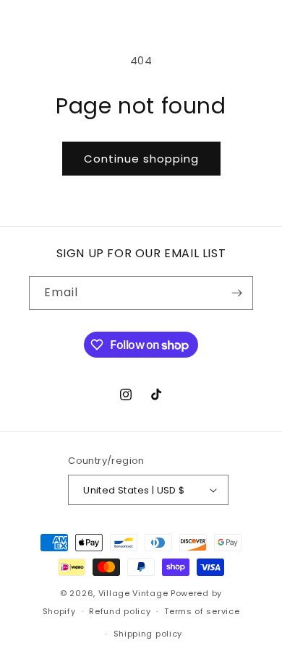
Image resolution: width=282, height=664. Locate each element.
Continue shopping (141, 158)
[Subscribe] (236, 293)
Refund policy (119, 611)
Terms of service (201, 611)
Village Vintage (133, 593)
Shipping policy (148, 633)
